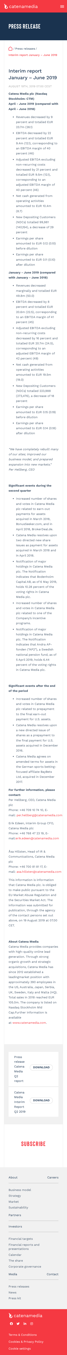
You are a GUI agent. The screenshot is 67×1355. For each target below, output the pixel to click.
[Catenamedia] (11, 49)
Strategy (15, 1195)
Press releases (19, 1286)
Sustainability (18, 1207)
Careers (52, 1177)
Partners (15, 1215)
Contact (52, 1274)
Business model (20, 1190)
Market (14, 1201)
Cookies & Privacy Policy (26, 1341)
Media (13, 1274)
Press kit (15, 1298)
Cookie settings (20, 1348)
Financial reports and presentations (24, 1247)
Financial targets (21, 1239)
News (12, 1292)
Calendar (15, 1255)
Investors (15, 1226)
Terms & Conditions (23, 1335)
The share (16, 1260)
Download (41, 1067)
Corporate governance (25, 1266)
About (13, 1177)
